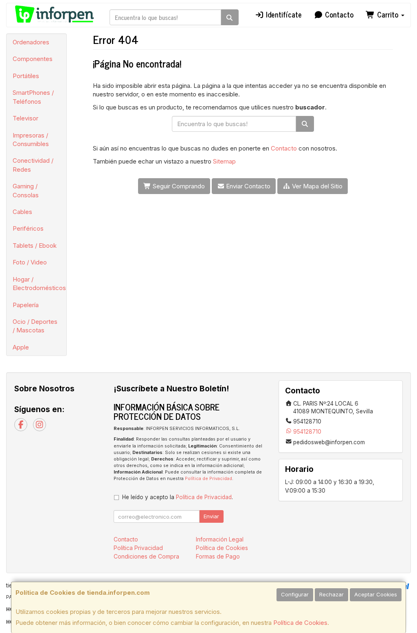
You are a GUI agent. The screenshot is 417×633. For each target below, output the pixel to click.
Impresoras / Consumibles (31, 139)
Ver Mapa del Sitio (316, 186)
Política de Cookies (300, 622)
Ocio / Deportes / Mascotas (35, 326)
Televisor (25, 118)
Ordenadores (31, 42)
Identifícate (283, 14)
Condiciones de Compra (146, 556)
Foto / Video (30, 262)
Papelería (26, 305)
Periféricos (28, 228)
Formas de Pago (218, 556)
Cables (22, 212)
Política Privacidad (138, 547)
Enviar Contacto (247, 186)
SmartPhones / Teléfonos (33, 97)
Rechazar (331, 594)
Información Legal (220, 539)
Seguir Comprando (178, 186)
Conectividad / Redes (33, 165)
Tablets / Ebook (35, 245)
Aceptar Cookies (375, 594)
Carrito (387, 14)
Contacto (338, 14)
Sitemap (224, 161)
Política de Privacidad (208, 478)
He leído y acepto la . (177, 497)
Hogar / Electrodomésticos (39, 283)
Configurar (295, 594)
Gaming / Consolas (26, 190)
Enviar (211, 516)
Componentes (33, 59)
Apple (21, 347)
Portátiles (26, 76)
